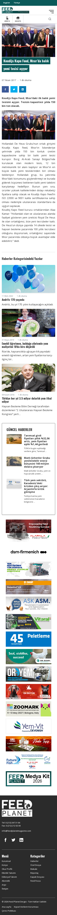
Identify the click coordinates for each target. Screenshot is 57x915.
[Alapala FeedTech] (28, 530)
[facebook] (5, 842)
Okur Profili (7, 869)
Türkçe (17, 3)
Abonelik (6, 880)
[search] (50, 19)
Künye (5, 865)
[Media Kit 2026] (28, 778)
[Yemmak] (28, 638)
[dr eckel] (28, 656)
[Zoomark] (28, 708)
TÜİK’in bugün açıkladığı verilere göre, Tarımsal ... (35, 450)
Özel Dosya (35, 865)
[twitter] (13, 842)
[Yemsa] (28, 743)
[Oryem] (28, 673)
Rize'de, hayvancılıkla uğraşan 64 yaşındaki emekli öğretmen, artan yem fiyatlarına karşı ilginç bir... (27, 355)
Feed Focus (35, 880)
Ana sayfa (6, 906)
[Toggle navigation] (51, 11)
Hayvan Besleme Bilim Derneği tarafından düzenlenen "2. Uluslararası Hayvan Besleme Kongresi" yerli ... (27, 410)
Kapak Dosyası (37, 877)
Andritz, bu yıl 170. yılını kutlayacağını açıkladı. (27, 304)
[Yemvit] (28, 726)
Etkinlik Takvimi (9, 873)
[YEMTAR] (28, 569)
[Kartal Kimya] (28, 586)
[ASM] (28, 604)
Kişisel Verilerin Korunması (26, 906)
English (6, 3)
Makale (33, 869)
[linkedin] (21, 842)
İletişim (5, 888)
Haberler (34, 861)
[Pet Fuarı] (28, 691)
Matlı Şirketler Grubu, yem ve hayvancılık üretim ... (37, 472)
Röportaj (34, 873)
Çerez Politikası (9, 910)
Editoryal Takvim (9, 877)
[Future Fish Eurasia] (28, 761)
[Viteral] (28, 621)
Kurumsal (6, 861)
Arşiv (4, 884)
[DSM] (28, 551)
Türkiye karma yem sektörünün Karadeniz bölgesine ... (34, 499)
